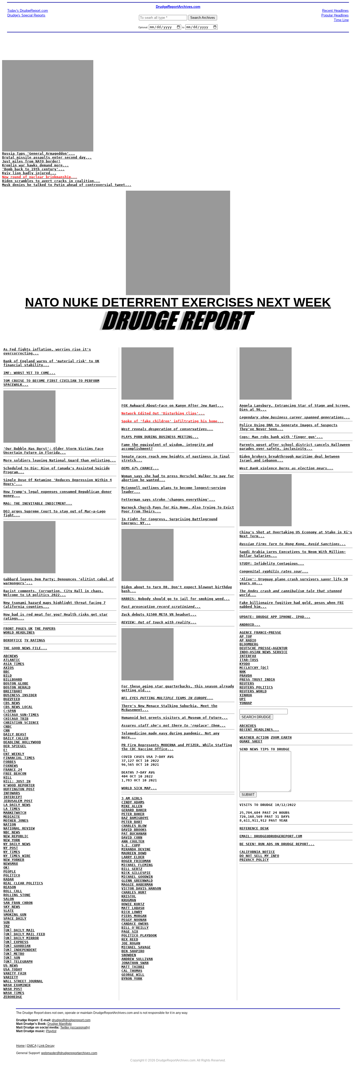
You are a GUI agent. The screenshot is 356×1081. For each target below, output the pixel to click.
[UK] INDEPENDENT (20, 950)
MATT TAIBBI (132, 967)
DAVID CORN (131, 837)
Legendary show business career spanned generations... (295, 417)
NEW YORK (11, 840)
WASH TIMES (13, 993)
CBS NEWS (11, 703)
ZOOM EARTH (281, 737)
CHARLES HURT (133, 892)
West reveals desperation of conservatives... (167, 429)
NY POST (10, 848)
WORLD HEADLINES (19, 632)
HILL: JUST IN (16, 781)
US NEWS (10, 965)
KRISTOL (128, 896)
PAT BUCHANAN (133, 833)
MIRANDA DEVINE (136, 849)
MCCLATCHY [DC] (254, 668)
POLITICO (11, 875)
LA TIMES (11, 809)
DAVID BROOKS (133, 830)
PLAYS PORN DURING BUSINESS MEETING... (160, 437)
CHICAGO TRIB (15, 719)
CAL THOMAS (131, 971)
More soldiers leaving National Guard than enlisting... (59, 460)
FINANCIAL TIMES (19, 758)
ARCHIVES (248, 726)
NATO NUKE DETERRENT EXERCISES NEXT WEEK (178, 302)
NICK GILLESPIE (136, 873)
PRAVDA (246, 675)
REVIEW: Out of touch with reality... (159, 622)
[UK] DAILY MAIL (19, 930)
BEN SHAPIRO (132, 951)
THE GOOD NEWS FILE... (25, 648)
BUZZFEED (11, 699)
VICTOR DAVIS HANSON (141, 888)
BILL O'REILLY (135, 928)
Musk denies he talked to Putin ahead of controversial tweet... (66, 185)
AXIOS (8, 668)
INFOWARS (11, 793)
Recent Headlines (335, 11)
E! (5, 750)
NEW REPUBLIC (15, 836)
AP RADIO (248, 640)
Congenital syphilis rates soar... (274, 571)
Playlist (51, 1031)
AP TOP (246, 636)
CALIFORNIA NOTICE (257, 852)
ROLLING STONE (16, 895)
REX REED (129, 939)
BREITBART (12, 691)
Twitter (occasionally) (75, 1027)
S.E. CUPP (130, 845)
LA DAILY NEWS (16, 805)
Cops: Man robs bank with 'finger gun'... (281, 437)
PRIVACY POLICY (254, 860)
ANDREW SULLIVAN (137, 959)
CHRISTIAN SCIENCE (21, 722)
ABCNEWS (10, 656)
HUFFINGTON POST (19, 789)
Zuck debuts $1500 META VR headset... (159, 614)
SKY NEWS (11, 907)
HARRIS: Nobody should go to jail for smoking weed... (175, 599)
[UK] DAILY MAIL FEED (24, 934)
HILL (7, 777)
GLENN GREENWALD (137, 881)
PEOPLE (9, 871)
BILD (7, 675)
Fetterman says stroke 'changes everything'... (168, 499)
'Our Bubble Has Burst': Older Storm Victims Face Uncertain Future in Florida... (53, 450)
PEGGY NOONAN (133, 920)
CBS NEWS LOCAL (18, 707)
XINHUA (246, 695)
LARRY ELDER (132, 857)
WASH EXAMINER (16, 985)
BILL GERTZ (131, 869)
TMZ (6, 926)
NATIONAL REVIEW (19, 828)
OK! (6, 867)
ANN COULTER (132, 841)
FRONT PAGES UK (18, 628)
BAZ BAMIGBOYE (135, 818)
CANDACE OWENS (135, 924)
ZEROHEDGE (12, 997)
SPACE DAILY (14, 918)
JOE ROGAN (130, 943)
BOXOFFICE (12, 640)
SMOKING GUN (14, 914)
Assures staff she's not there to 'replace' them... (173, 725)
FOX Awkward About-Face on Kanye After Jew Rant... (172, 405)
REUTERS (247, 683)
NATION (9, 824)
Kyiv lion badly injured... (29, 173)
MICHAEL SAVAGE (136, 947)
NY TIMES (11, 852)
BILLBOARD (12, 679)
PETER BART (131, 822)
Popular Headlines (335, 15)
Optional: (143, 27)
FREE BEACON (14, 773)
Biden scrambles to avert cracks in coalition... (51, 181)
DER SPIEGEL (14, 746)
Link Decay (46, 1046)
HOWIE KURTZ (132, 904)
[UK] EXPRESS (15, 942)
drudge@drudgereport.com (71, 1020)
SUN (6, 922)
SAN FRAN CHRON (18, 903)
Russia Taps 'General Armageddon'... (38, 153)
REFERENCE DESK (254, 828)
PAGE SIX (129, 931)
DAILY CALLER (15, 738)
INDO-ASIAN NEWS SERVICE (263, 652)
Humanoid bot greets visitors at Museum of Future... (174, 718)
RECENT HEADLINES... (259, 730)
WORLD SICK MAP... (139, 788)
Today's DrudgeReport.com (27, 11)
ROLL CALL (12, 891)
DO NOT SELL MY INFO (259, 856)
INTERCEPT (12, 797)
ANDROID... (250, 625)
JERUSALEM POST (18, 801)
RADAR (8, 879)
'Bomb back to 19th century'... (33, 169)
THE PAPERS (45, 628)
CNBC (7, 726)
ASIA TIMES (13, 664)
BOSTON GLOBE (15, 683)
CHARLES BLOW (133, 826)
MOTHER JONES (15, 820)
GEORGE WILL (132, 975)
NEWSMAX (10, 864)
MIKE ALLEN (131, 806)
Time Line (341, 20)
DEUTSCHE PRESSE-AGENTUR (263, 648)
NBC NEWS (11, 832)
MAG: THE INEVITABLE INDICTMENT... (37, 503)
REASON (9, 887)
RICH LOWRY (131, 912)
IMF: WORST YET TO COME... (29, 373)
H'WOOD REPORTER (19, 785)
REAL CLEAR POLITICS (23, 883)
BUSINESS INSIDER (20, 695)
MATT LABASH (132, 908)
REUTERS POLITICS (256, 687)
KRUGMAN (128, 900)
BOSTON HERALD (16, 687)
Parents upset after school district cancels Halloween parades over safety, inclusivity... (295, 447)
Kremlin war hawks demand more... (35, 165)
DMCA (31, 1046)
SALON (8, 899)
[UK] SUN (11, 958)
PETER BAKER (132, 814)
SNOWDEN (128, 955)
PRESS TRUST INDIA (257, 679)
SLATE (8, 911)
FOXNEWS (10, 766)
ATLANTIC (11, 660)
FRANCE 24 (12, 770)
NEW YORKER (13, 860)
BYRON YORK (131, 978)
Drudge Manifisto (59, 1024)
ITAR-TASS (249, 660)
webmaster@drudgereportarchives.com (69, 1053)
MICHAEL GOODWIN (137, 877)
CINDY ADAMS (132, 802)
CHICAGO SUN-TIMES (21, 715)
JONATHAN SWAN (135, 963)
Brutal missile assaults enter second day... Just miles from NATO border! (47, 159)
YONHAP (246, 703)
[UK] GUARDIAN (16, 946)
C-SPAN (9, 711)
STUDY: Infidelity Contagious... (272, 563)
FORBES (9, 762)
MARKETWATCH (14, 813)
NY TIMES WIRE (16, 856)
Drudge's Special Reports (26, 15)
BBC (6, 672)
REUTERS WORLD (253, 691)
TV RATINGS (34, 640)
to (183, 27)
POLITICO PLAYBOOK (139, 935)
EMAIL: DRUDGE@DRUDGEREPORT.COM (271, 836)
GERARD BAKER (133, 810)
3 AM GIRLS (131, 798)
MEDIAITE (11, 817)
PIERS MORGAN (133, 916)
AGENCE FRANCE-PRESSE (260, 632)
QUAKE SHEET (251, 741)
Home (20, 1046)
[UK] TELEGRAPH (18, 961)
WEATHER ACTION (254, 737)
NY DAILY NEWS (16, 844)
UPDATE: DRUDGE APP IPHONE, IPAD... (275, 617)
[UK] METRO (13, 954)
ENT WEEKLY (13, 754)
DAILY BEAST (14, 734)
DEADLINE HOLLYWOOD (22, 742)
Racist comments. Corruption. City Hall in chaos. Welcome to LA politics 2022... (53, 593)
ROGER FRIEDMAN (136, 861)
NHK (243, 672)
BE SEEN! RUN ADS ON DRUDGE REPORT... (277, 844)
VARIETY (10, 977)
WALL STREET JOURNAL (23, 981)
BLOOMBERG (249, 644)
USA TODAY (12, 969)
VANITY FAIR (14, 973)
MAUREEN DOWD (133, 853)
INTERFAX (248, 656)
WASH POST (12, 989)
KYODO (245, 664)
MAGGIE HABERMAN (137, 884)
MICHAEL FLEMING (137, 865)
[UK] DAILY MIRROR (21, 938)
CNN (6, 730)
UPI (243, 699)
